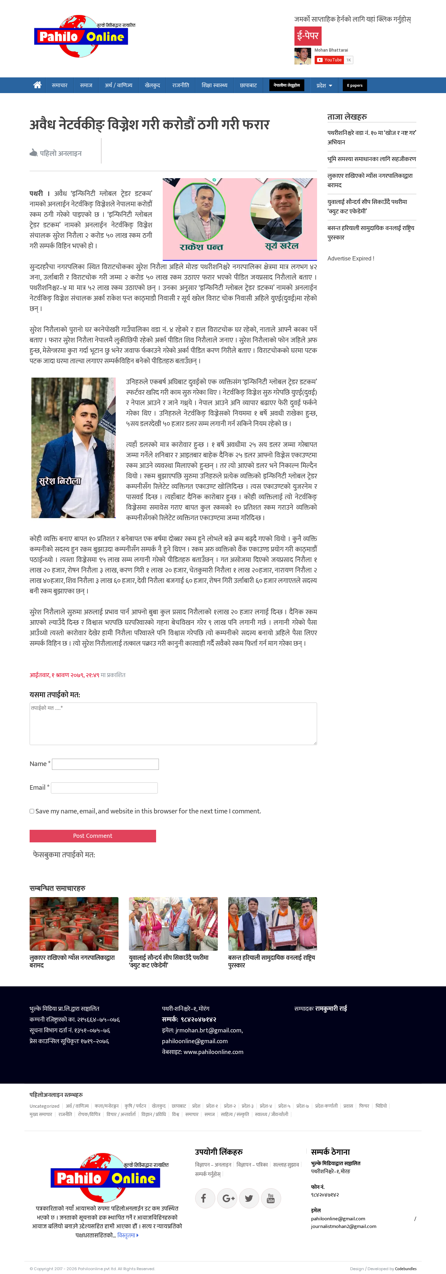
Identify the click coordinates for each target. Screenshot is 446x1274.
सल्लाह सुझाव (286, 1165)
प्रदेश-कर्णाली (326, 1106)
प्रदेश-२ (230, 1106)
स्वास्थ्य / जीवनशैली (271, 1114)
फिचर (364, 1106)
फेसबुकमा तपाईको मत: (64, 855)
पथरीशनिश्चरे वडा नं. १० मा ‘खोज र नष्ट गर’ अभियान (372, 138)
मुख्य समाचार (41, 1114)
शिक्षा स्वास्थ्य (215, 85)
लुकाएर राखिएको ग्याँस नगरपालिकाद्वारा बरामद (72, 962)
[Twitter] (227, 1200)
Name (40, 764)
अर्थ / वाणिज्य (118, 85)
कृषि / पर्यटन (135, 1106)
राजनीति (180, 85)
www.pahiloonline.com (214, 1052)
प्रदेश (321, 86)
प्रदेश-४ (266, 1106)
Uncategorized (45, 1106)
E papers (355, 85)
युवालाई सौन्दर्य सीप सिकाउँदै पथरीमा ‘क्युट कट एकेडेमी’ (168, 962)
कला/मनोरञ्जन (106, 1106)
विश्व (175, 1114)
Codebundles (405, 1269)
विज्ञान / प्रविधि (153, 1114)
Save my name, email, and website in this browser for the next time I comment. (148, 811)
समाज (86, 85)
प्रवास (348, 1106)
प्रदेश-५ (284, 1106)
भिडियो (381, 1106)
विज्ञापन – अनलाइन (213, 1165)
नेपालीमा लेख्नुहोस (286, 85)
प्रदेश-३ (248, 1106)
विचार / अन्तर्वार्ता (121, 1114)
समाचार (60, 85)
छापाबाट (248, 85)
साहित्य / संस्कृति (235, 1114)
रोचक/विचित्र (89, 1114)
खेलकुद (152, 85)
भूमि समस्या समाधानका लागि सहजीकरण (372, 159)
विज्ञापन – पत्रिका (252, 1165)
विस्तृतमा (127, 1236)
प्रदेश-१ (212, 1106)
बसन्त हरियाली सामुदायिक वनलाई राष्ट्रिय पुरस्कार (271, 962)
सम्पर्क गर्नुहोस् (208, 1174)
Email (39, 787)
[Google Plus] (249, 1200)
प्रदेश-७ (303, 1106)
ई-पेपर (308, 36)
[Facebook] (205, 1200)
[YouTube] (271, 1200)
